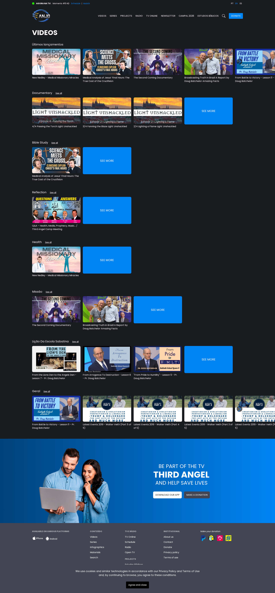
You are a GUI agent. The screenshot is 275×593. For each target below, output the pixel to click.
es (241, 3)
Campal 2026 (186, 15)
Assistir (86, 3)
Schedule (75, 3)
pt (232, 3)
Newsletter (168, 15)
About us (168, 537)
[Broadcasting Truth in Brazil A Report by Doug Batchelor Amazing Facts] (208, 62)
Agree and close (137, 585)
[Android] (51, 538)
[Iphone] (37, 538)
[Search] (223, 16)
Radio (139, 15)
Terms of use (171, 557)
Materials (95, 552)
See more (208, 111)
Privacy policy (171, 552)
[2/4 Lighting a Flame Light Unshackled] (158, 110)
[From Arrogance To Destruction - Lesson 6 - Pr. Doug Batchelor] (107, 359)
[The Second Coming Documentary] (158, 62)
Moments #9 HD (61, 3)
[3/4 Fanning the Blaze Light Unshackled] (107, 110)
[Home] (85, 16)
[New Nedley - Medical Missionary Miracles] (56, 62)
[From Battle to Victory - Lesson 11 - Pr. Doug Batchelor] (56, 409)
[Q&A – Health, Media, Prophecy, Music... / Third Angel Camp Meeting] (56, 210)
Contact (168, 542)
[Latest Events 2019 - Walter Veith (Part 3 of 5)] (208, 409)
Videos (102, 15)
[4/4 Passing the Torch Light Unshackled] (56, 110)
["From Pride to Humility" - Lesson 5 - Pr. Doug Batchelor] (158, 359)
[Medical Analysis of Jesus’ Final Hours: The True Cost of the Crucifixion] (107, 62)
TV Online (130, 537)
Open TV (130, 552)
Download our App (167, 495)
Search (94, 557)
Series (113, 15)
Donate (236, 15)
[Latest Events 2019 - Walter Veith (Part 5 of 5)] (107, 409)
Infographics (97, 547)
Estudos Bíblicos (208, 15)
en (236, 3)
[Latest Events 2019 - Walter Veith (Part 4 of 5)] (158, 409)
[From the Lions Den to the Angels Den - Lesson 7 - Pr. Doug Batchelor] (56, 359)
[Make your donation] (222, 538)
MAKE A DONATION (197, 495)
